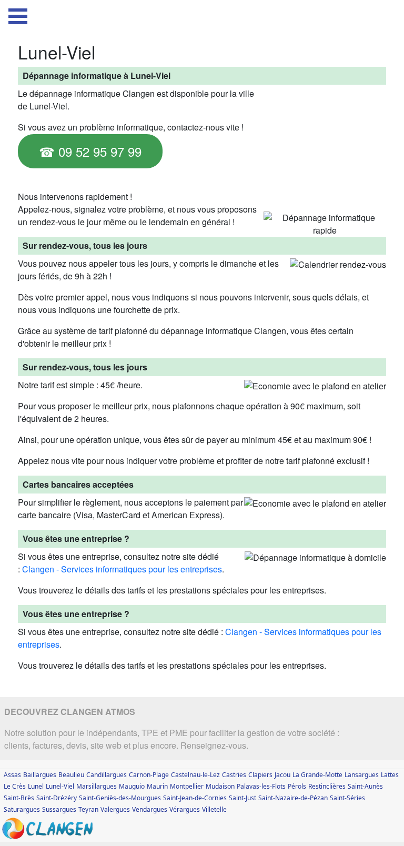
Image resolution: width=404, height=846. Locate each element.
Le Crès (15, 786)
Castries (234, 774)
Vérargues (184, 809)
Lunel (36, 786)
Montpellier (187, 786)
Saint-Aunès (365, 786)
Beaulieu (71, 774)
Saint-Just (242, 797)
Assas (12, 774)
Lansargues (362, 774)
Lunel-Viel (60, 786)
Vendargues (149, 809)
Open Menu (17, 16)
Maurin (157, 786)
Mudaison (220, 786)
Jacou (282, 774)
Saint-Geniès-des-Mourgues (120, 797)
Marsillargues (96, 786)
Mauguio (132, 786)
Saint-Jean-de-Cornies (195, 797)
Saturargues (22, 809)
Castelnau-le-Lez (195, 774)
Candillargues (106, 774)
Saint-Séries (347, 797)
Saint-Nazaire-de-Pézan (293, 797)
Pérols (297, 786)
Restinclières (327, 786)
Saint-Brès (19, 797)
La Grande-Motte (317, 774)
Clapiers (260, 774)
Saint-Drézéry (56, 797)
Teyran (88, 809)
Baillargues (39, 774)
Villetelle (214, 809)
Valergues (115, 809)
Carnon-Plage (149, 774)
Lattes (390, 774)
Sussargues (59, 809)
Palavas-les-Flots (261, 786)
